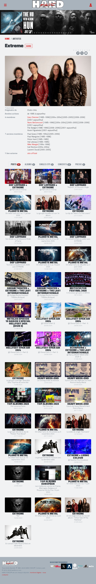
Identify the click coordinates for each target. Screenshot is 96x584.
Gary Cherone (32, 117)
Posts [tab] (15, 164)
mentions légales (35, 572)
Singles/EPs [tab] (46, 164)
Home (7, 38)
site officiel (32, 153)
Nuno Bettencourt (35, 122)
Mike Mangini (32, 144)
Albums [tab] (29, 164)
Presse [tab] (79, 164)
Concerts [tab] (64, 164)
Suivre (28, 46)
